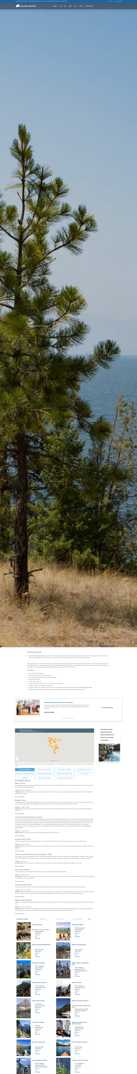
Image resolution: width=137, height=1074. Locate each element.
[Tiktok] (115, 1)
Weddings (38, 1)
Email (36, 936)
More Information (19, 797)
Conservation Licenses (38, 656)
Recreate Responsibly (106, 729)
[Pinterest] (110, 1)
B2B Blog (42, 1)
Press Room (57, 1)
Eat (75, 6)
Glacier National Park (106, 732)
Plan (80, 6)
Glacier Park (89, 6)
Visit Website (37, 938)
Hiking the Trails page (34, 824)
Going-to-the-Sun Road (106, 737)
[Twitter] (109, 1)
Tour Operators (32, 1)
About (55, 6)
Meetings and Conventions (23, 1)
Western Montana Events (107, 735)
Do (65, 6)
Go (61, 6)
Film (45, 1)
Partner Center (64, 1)
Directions (37, 935)
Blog (16, 1)
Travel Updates (104, 740)
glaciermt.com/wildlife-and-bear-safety (81, 687)
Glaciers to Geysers (51, 1)
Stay (70, 6)
